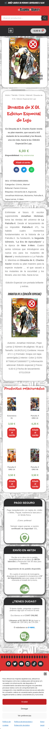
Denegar (24, 709)
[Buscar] (44, 18)
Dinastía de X (20, 192)
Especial (32, 192)
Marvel (29, 95)
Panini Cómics (20, 188)
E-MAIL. (31, 627)
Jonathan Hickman (14, 195)
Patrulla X (38, 195)
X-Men (20, 199)
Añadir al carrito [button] (12, 432)
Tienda (14, 95)
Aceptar (24, 702)
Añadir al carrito (23, 163)
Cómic (22, 95)
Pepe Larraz (10, 199)
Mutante (28, 195)
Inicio (7, 95)
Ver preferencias (24, 715)
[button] (45, 674)
